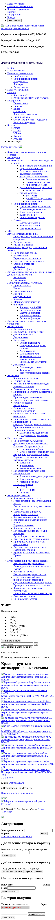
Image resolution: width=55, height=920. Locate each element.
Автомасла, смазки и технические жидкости (30, 160)
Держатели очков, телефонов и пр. (31, 539)
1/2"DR (23, 487)
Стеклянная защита (30, 342)
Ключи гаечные (21, 473)
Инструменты (14, 438)
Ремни (16, 288)
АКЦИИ (11, 231)
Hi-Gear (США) (18, 626)
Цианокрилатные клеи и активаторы (32, 593)
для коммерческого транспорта (36, 187)
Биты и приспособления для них (37, 451)
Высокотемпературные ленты (28, 563)
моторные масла (34, 190)
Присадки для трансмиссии (27, 397)
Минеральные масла (36, 184)
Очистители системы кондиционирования (24, 409)
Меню (10, 68)
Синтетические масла (37, 179)
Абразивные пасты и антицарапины (30, 357)
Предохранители (22, 296)
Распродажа (13, 157)
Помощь (11, 12)
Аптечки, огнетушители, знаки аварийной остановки (29, 548)
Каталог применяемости (20, 6)
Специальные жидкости (32, 217)
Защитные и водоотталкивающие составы (35, 371)
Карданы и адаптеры (30, 468)
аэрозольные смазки (30, 223)
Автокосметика (15, 326)
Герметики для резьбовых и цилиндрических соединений (28, 578)
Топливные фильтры (30, 315)
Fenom (13, 623)
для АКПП (31, 195)
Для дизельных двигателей (34, 435)
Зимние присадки (22, 402)
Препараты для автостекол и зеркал (31, 585)
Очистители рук (21, 381)
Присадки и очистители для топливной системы (28, 428)
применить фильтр (11, 641)
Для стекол (19, 364)
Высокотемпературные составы (29, 574)
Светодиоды (19, 280)
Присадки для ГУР (23, 421)
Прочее (17, 555)
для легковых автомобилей (34, 176)
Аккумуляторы (21, 87)
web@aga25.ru (16, 783)
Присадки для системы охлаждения (32, 419)
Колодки (17, 293)
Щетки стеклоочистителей (27, 302)
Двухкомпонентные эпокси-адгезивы (32, 582)
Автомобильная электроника (22, 233)
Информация (14, 14)
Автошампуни (27, 351)
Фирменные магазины (25, 114)
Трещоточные (27, 479)
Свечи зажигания (22, 291)
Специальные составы (25, 599)
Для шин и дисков (22, 329)
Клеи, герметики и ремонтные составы (27, 560)
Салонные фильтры (30, 318)
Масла (16, 163)
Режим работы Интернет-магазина (31, 98)
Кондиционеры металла (25, 378)
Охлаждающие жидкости (33, 209)
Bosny (13, 620)
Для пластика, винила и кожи (28, 332)
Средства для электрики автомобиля (32, 424)
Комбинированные (29, 481)
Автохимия (13, 375)
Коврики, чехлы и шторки (27, 528)
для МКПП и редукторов (39, 198)
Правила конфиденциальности (17, 793)
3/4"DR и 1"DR (28, 490)
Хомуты (17, 299)
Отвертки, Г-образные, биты (28, 446)
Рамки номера (20, 544)
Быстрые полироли (30, 353)
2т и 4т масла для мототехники (36, 165)
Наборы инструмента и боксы (29, 471)
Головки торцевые (23, 484)
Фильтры (18, 84)
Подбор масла (20, 76)
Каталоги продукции (18, 9)
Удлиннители (27, 465)
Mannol (14, 632)
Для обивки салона (23, 334)
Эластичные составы (24, 596)
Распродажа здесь (10, 147)
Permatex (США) (19, 635)
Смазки (17, 220)
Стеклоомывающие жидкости (35, 206)
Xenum (17, 136)
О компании (19, 111)
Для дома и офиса (22, 269)
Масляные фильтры (30, 313)
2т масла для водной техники (35, 171)
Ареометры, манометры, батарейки (31, 552)
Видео (16, 108)
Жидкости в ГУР (28, 214)
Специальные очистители (33, 362)
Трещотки (25, 462)
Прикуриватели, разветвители (29, 541)
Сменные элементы (23, 263)
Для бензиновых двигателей (34, 432)
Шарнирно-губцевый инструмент (31, 454)
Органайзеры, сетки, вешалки (29, 536)
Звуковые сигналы (23, 244)
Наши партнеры (21, 117)
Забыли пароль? (9, 836)
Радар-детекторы (22, 242)
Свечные (24, 492)
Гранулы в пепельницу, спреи (28, 261)
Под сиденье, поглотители (27, 258)
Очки (16, 558)
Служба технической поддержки (30, 119)
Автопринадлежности (18, 495)
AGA (13, 617)
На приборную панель (25, 253)
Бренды (11, 17)
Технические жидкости (25, 78)
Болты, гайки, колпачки (25, 514)
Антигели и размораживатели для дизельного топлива (31, 385)
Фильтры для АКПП (30, 307)
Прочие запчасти (22, 285)
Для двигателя (20, 337)
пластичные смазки (30, 225)
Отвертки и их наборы (31, 449)
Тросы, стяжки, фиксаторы (27, 511)
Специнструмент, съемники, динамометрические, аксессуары (30, 442)
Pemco (16, 128)
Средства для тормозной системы (30, 400)
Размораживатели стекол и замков (31, 389)
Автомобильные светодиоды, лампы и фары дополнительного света (30, 273)
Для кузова (19, 340)
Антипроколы (20, 405)
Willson (17, 133)
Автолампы (19, 277)
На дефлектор (20, 255)
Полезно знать (20, 103)
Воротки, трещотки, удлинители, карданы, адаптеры (30, 458)
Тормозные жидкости (31, 212)
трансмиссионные (29, 193)
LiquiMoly (15, 629)
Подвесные (19, 266)
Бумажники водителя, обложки (29, 517)
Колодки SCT (20, 81)
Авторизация (14, 20)
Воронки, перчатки (23, 525)
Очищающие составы (31, 367)
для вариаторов (34, 201)
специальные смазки (30, 228)
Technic (17, 130)
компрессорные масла (31, 174)
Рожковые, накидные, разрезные (36, 476)
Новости (17, 106)
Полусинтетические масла (39, 182)
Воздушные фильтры (30, 310)
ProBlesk (17, 138)
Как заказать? (20, 95)
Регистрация (25, 836)
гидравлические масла (31, 168)
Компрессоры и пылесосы (27, 498)
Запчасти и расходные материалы (24, 283)
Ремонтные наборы (23, 571)
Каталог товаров (16, 3)
